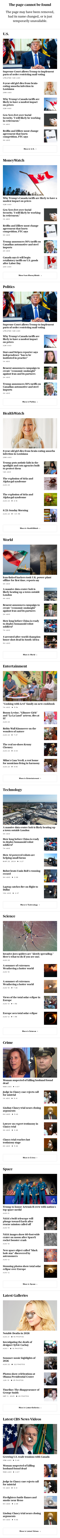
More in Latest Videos (29, 1531)
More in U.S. (29, 149)
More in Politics (29, 402)
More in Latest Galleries (29, 1408)
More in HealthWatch (29, 528)
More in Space (29, 1284)
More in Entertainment (29, 778)
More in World (29, 655)
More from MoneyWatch (29, 275)
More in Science (29, 1031)
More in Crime (29, 1158)
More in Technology (29, 905)
